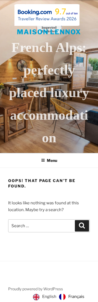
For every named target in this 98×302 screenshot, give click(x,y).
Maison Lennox (49, 32)
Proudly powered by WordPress (35, 288)
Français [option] (76, 296)
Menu (52, 160)
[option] (71, 297)
